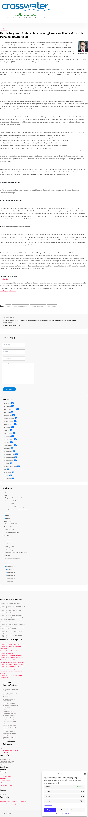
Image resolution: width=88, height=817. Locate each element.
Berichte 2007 (11, 572)
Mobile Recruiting (8, 445)
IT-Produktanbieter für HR (12, 532)
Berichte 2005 (11, 578)
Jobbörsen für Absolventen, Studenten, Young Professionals (12, 607)
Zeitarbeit (6, 475)
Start (2, 17)
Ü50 (5, 469)
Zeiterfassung (7, 478)
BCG (8, 306)
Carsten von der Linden (38, 306)
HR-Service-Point (9, 529)
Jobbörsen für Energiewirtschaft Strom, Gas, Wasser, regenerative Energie (12, 627)
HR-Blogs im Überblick (11, 547)
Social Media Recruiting (10, 466)
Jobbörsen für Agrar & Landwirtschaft (10, 610)
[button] (84, 774)
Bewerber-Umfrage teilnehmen (5, 782)
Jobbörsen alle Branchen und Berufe (10, 603)
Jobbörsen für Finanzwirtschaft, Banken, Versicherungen (11, 636)
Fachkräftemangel (8, 421)
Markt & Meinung (8, 439)
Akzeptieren (49, 810)
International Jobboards (11, 503)
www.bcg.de (3, 279)
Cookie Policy (9, 561)
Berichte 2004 (11, 581)
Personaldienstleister (9, 454)
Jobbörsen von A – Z (10, 501)
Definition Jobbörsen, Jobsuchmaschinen (16, 509)
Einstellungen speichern (77, 810)
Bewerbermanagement (10, 409)
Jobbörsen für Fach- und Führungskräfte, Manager (11, 632)
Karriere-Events (9, 541)
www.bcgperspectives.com (8, 291)
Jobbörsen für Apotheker (6, 613)
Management (3, 28)
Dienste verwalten (48, 805)
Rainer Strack (52, 306)
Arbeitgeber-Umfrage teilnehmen (6, 777)
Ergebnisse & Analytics (6, 785)
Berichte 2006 (11, 575)
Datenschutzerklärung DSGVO (62, 813)
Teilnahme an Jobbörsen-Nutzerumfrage (16, 552)
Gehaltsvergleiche (17, 17)
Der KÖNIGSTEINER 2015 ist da (11, 325)
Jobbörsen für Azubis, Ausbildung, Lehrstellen (12, 624)
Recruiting (6, 463)
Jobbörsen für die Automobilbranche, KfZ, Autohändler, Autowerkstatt (11, 618)
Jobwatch (8, 518)
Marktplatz (37, 17)
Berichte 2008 (11, 569)
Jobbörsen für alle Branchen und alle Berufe (10, 752)
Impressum (72, 813)
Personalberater (8, 451)
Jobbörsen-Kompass (48, 17)
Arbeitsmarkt (7, 406)
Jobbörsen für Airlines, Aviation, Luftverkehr (12, 622)
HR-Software (7, 427)
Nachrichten (3, 30)
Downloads (8, 538)
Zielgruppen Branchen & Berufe (13, 498)
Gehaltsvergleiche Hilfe (11, 524)
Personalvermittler (8, 460)
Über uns (7, 564)
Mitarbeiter (7, 442)
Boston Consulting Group (21, 306)
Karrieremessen (8, 433)
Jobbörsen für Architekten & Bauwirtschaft (11, 615)
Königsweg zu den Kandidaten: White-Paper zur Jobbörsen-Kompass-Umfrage (7, 762)
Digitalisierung (8, 415)
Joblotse (7, 512)
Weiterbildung (7, 472)
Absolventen (7, 403)
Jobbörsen (7, 17)
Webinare (7, 544)
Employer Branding (9, 418)
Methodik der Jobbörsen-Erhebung (14, 506)
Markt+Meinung (10, 566)
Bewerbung (7, 412)
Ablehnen (63, 810)
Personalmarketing (9, 457)
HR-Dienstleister (28, 17)
